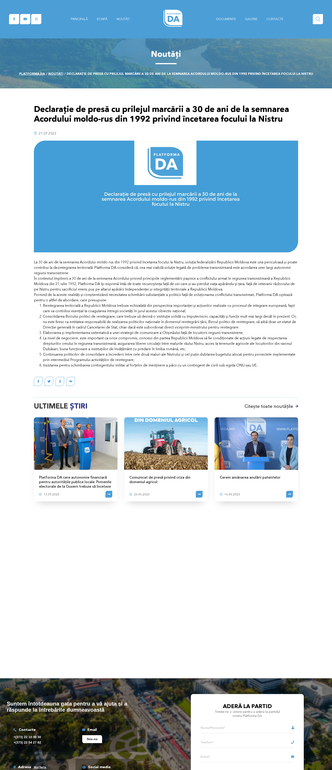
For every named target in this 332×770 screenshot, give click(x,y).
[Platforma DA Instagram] (36, 19)
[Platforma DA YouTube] (25, 19)
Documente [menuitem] (226, 19)
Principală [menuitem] (79, 19)
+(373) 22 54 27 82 (27, 742)
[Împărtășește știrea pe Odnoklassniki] (60, 381)
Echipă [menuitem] (102, 19)
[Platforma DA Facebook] (14, 19)
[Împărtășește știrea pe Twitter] (49, 381)
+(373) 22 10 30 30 (27, 737)
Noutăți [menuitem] (123, 19)
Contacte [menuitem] (275, 19)
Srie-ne (92, 739)
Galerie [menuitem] (251, 19)
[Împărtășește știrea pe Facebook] (38, 381)
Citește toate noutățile (269, 406)
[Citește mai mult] (108, 494)
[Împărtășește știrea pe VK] (70, 381)
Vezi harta (40, 767)
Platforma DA (32, 74)
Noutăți (55, 74)
